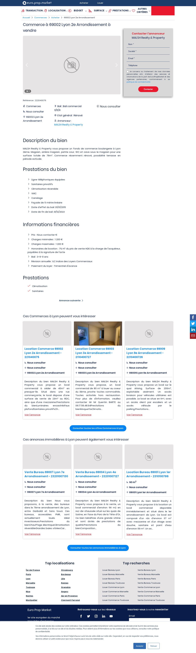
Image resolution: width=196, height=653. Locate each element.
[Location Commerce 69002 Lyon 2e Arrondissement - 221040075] (47, 334)
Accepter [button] (139, 646)
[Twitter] (88, 616)
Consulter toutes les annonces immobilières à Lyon (98, 547)
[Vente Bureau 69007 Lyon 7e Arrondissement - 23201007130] (47, 457)
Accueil (26, 17)
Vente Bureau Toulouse (149, 583)
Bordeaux (66, 574)
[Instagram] (96, 616)
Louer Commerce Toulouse (115, 600)
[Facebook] (81, 616)
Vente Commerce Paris (149, 596)
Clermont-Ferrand (70, 600)
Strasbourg (67, 570)
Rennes (64, 583)
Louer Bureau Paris (111, 578)
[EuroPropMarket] (37, 3)
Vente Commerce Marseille (151, 591)
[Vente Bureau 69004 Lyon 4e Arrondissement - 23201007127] (98, 457)
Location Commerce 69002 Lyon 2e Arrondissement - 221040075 (43, 353)
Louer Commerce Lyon (113, 587)
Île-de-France (33, 570)
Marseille (30, 583)
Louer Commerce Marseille (115, 591)
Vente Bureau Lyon (147, 570)
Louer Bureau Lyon (111, 570)
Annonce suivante (70, 300)
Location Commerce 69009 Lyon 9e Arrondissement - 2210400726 (145, 353)
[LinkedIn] (103, 616)
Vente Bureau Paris (147, 578)
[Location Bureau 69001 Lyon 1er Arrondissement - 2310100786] (149, 457)
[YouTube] (111, 616)
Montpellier (31, 600)
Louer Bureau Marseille (113, 574)
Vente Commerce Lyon (149, 587)
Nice (28, 591)
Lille (63, 578)
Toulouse (30, 587)
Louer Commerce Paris (113, 596)
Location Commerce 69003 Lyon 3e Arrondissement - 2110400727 (94, 353)
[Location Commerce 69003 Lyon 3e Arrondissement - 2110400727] (98, 334)
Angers (64, 591)
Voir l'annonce (32, 414)
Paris (28, 574)
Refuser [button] (153, 646)
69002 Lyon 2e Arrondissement (79, 17)
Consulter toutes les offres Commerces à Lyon (98, 428)
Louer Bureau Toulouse (113, 583)
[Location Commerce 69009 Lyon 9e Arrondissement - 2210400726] (149, 334)
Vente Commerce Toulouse (151, 600)
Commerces (40, 17)
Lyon (28, 578)
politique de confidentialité (138, 82)
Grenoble (65, 587)
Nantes (29, 596)
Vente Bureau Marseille (149, 574)
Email (132, 615)
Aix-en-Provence (69, 596)
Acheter (55, 17)
